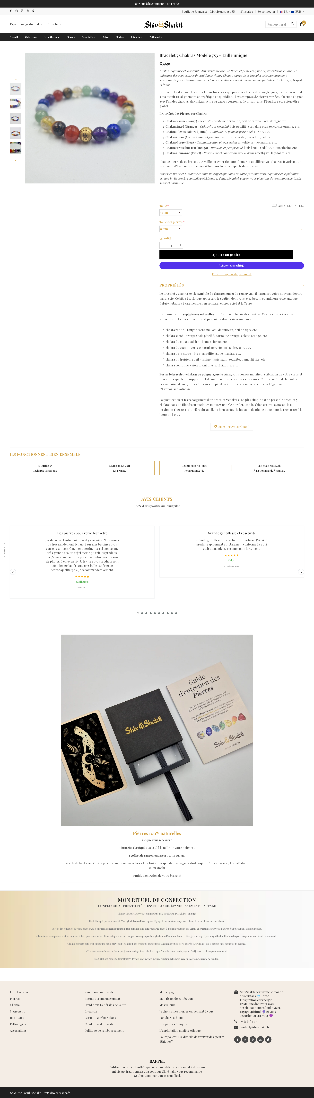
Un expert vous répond (233, 427)
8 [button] (168, 613)
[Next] (16, 160)
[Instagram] (18, 11)
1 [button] (138, 613)
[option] (90, 118)
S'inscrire (246, 11)
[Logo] (163, 24)
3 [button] (146, 613)
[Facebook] (12, 11)
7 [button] (163, 613)
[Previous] (16, 79)
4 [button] (151, 613)
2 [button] (142, 613)
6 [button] (159, 613)
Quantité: (165, 238)
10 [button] (176, 613)
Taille (164, 206)
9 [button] (172, 613)
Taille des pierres (172, 222)
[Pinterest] (23, 11)
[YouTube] (29, 11)
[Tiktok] (34, 11)
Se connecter (266, 11)
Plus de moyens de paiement (231, 274)
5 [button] (155, 613)
